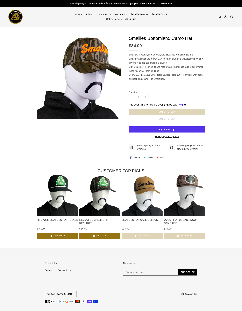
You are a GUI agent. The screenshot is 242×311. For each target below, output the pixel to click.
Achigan (193, 294)
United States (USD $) (59, 293)
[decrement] (132, 97)
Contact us (64, 270)
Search (49, 270)
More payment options (167, 136)
